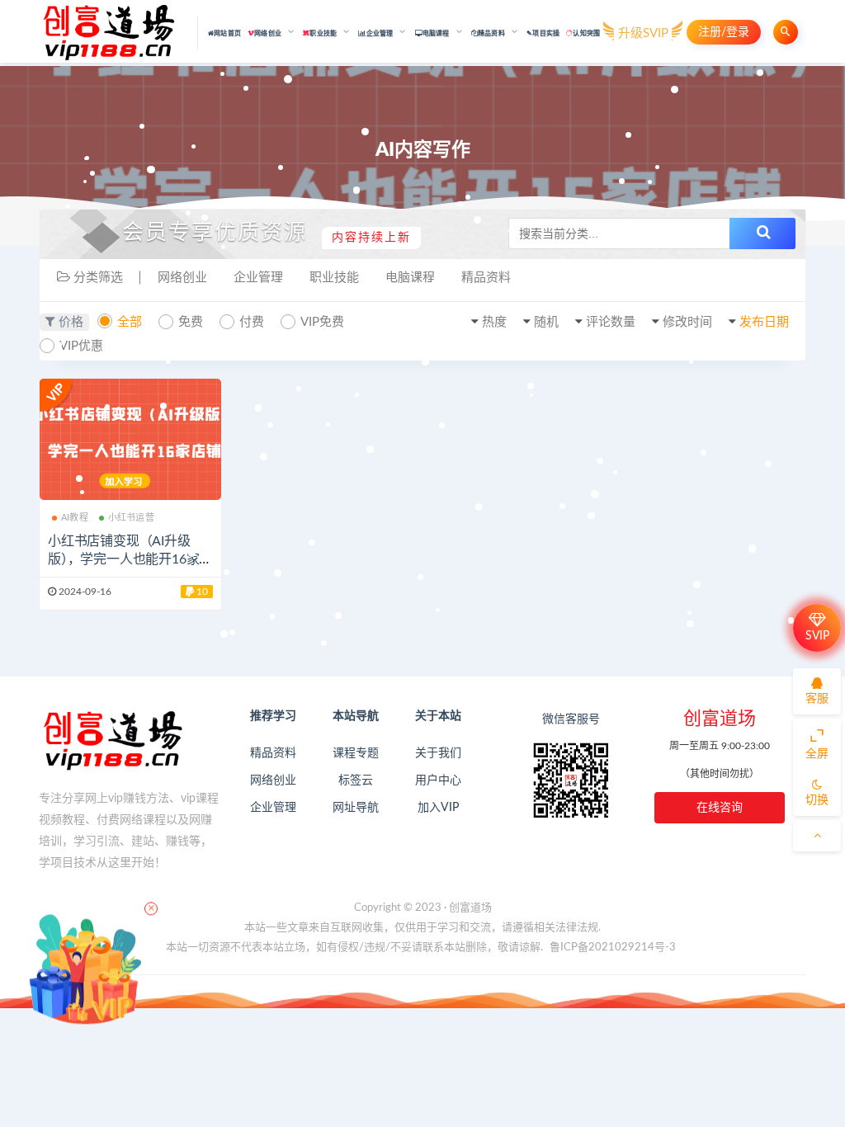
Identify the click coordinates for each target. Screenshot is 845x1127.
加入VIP (438, 807)
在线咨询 (719, 807)
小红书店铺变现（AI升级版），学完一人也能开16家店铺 (130, 559)
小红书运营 (131, 517)
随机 (546, 322)
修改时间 (687, 322)
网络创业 (182, 277)
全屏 (816, 754)
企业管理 (258, 277)
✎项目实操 (542, 34)
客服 (816, 699)
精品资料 (486, 277)
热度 (494, 322)
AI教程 (74, 517)
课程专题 (356, 753)
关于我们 (438, 753)
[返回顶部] (817, 835)
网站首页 (227, 34)
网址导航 (356, 807)
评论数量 (610, 322)
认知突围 (586, 34)
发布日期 (764, 322)
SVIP (817, 636)
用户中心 (438, 780)
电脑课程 (410, 277)
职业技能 (334, 277)
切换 (816, 800)
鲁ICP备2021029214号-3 (613, 947)
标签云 (355, 780)
